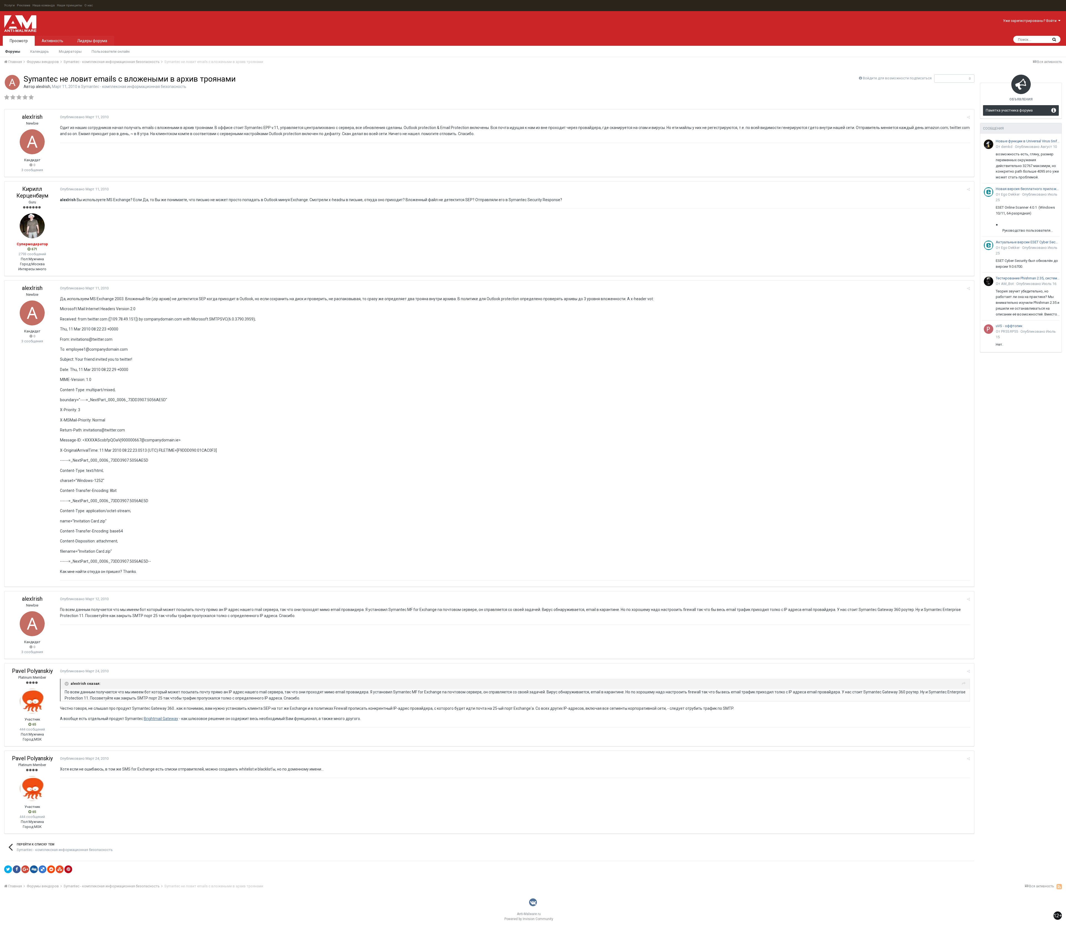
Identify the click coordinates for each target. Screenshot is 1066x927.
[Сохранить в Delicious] (42, 869)
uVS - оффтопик (1009, 326)
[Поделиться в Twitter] (8, 869)
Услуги (9, 5)
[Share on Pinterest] (68, 869)
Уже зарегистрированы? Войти (1030, 21)
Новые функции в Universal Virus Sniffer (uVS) (1028, 141)
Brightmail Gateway (161, 718)
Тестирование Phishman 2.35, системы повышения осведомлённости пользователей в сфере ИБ (1028, 278)
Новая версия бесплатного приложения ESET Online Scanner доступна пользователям (1028, 189)
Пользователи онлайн (111, 51)
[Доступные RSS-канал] (1059, 886)
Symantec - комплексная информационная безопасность (133, 86)
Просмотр (19, 41)
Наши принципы (69, 5)
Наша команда (43, 5)
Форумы (12, 51)
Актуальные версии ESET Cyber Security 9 (1028, 242)
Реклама (23, 5)
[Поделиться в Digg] (34, 869)
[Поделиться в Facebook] (17, 869)
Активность (52, 41)
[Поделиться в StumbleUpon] (60, 869)
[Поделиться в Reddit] (51, 869)
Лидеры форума (92, 41)
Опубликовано (84, 117)
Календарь (39, 51)
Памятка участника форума (1009, 110)
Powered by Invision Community (528, 919)
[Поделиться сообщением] (968, 117)
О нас (88, 5)
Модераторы (70, 51)
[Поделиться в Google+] (25, 869)
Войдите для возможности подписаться (897, 78)
